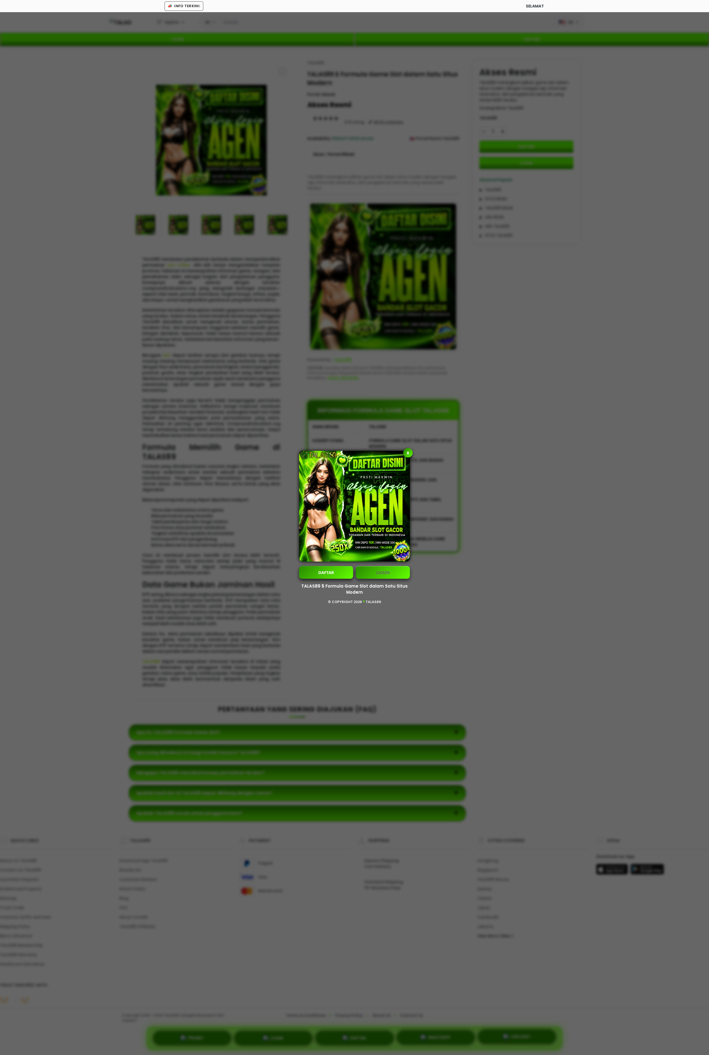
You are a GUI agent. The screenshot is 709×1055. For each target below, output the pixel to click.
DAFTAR (326, 572)
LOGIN (383, 572)
